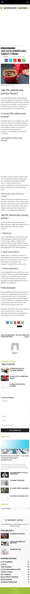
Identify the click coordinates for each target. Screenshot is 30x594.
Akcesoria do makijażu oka (9, 582)
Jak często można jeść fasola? (22, 336)
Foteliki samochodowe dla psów (10, 569)
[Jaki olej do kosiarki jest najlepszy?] (5, 543)
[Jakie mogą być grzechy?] (5, 536)
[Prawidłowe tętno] (5, 551)
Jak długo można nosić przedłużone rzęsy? (8, 336)
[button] (28, 2)
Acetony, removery (6, 579)
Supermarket (3, 48)
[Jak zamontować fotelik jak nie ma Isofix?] (5, 475)
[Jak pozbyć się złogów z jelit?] (5, 498)
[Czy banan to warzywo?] (5, 482)
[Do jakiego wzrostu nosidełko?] (5, 490)
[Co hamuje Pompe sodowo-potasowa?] (5, 386)
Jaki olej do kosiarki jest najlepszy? (18, 542)
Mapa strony (15, 589)
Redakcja (6, 56)
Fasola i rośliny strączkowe (9, 577)
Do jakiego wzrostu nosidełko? (19, 488)
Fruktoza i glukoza (6, 572)
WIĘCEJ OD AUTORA (8, 364)
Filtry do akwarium (11, 48)
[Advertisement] (15, 28)
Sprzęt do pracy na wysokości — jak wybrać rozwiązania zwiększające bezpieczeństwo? (15, 458)
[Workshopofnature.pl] (15, 8)
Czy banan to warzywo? (17, 480)
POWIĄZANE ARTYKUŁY (8, 361)
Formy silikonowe (6, 567)
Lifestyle (3, 564)
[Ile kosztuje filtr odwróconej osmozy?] (5, 378)
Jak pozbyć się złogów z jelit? (19, 496)
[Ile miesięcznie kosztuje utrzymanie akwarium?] (5, 370)
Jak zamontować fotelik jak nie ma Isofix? (18, 473)
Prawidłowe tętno (15, 549)
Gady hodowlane (6, 574)
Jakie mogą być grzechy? (17, 534)
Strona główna (4, 45)
